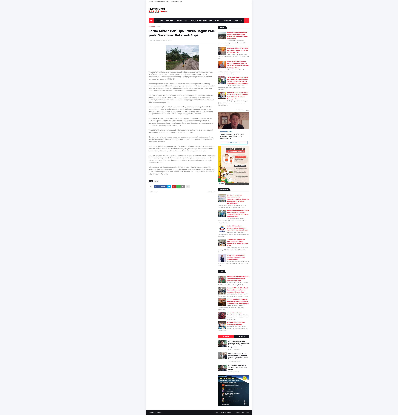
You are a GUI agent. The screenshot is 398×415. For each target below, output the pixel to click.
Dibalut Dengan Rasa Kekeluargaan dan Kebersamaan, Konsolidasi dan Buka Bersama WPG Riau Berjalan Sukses (238, 199)
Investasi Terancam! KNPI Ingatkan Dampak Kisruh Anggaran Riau (236, 257)
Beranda (152, 27)
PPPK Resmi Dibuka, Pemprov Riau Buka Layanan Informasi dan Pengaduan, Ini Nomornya (238, 301)
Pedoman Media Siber (162, 1)
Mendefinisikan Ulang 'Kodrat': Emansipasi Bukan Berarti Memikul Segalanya (238, 278)
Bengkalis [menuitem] (238, 20)
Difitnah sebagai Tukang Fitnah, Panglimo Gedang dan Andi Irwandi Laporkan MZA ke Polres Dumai (238, 356)
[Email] (183, 186)
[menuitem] (151, 20)
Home (151, 1)
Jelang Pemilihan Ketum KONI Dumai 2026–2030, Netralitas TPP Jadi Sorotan (237, 50)
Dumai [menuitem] (179, 20)
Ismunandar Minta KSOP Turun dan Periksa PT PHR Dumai (237, 367)
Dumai (158, 27)
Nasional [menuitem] (159, 20)
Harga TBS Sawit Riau (234, 313)
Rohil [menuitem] (217, 20)
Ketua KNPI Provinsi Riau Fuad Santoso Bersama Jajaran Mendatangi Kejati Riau (237, 290)
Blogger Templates (155, 412)
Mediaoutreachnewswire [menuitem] (201, 20)
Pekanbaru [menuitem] (227, 20)
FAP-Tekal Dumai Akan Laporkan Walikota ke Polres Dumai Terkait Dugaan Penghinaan (238, 344)
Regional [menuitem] (170, 20)
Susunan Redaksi (176, 1)
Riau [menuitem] (186, 20)
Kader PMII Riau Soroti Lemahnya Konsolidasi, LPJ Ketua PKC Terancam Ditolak (237, 228)
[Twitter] (169, 186)
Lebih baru (153, 192)
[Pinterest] (174, 186)
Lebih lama (211, 192)
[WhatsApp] (178, 186)
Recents (241, 336)
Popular (226, 336)
